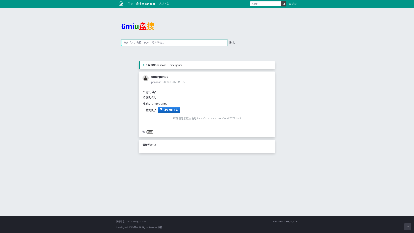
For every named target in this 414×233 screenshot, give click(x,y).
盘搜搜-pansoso (146, 3)
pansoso (156, 82)
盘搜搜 (149, 132)
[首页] (143, 65)
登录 (294, 3)
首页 (130, 3)
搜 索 (232, 42)
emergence (176, 65)
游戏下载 (163, 3)
